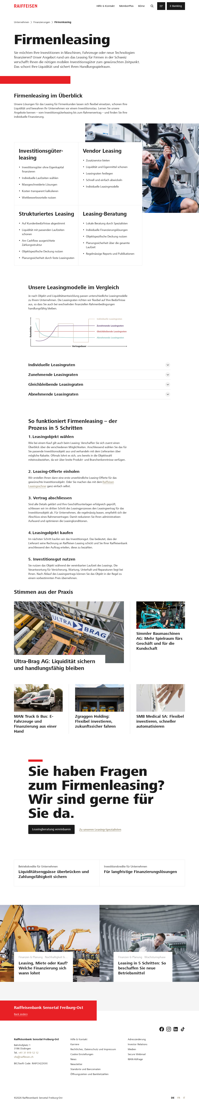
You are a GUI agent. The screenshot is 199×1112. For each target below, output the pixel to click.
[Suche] (152, 6)
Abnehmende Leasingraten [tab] (53, 394)
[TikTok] (182, 1029)
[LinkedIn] (175, 1029)
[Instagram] (168, 1029)
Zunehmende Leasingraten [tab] (53, 374)
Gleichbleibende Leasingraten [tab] (55, 384)
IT (184, 1097)
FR (178, 1097)
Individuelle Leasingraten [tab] (51, 365)
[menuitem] (105, 6)
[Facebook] (161, 1029)
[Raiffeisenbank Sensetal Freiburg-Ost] (26, 6)
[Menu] (161, 6)
